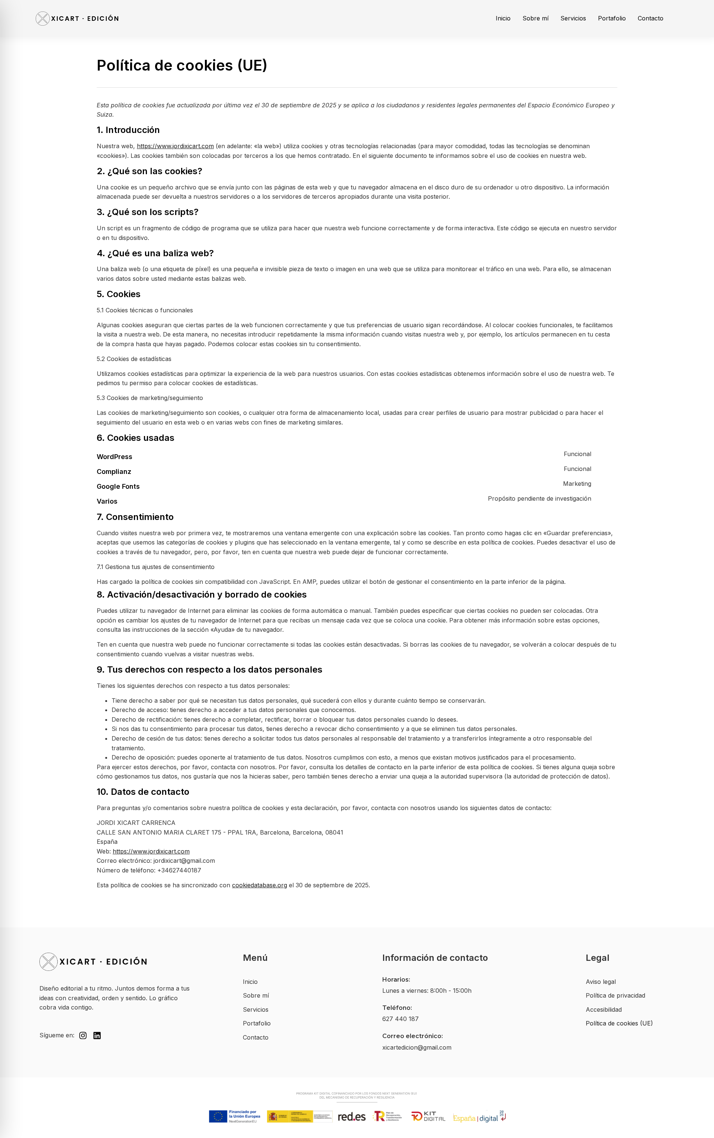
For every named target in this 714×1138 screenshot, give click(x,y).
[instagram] (83, 1035)
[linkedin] (97, 1035)
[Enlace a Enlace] (77, 19)
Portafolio (612, 18)
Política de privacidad (615, 995)
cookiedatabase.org (259, 885)
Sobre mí (535, 18)
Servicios (573, 18)
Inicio (503, 18)
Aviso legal (601, 981)
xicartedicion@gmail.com (416, 1047)
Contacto (650, 18)
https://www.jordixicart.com (175, 146)
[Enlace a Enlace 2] (116, 962)
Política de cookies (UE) (619, 1023)
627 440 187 (400, 1018)
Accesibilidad (604, 1009)
